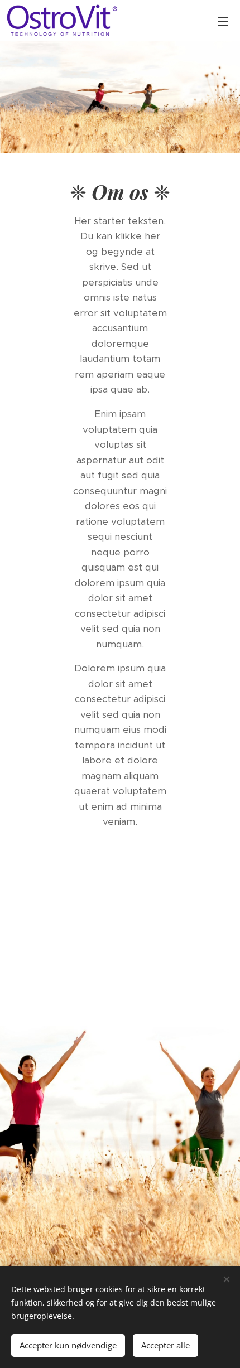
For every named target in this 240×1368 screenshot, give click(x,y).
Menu (223, 20)
